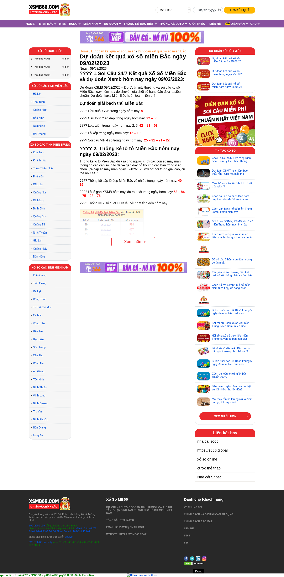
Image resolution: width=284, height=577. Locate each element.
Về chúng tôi (193, 507)
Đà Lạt (37, 291)
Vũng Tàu (39, 323)
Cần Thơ (38, 355)
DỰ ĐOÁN (111, 23)
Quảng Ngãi (40, 248)
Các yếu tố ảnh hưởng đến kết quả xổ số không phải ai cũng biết (232, 274)
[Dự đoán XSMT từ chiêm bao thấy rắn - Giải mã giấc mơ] (203, 173)
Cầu (253, 23)
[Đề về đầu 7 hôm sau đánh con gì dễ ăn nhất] (203, 262)
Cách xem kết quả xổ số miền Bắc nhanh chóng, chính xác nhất (232, 236)
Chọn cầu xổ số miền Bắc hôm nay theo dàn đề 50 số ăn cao (230, 197)
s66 (43, 525)
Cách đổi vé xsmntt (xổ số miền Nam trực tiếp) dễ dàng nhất (231, 286)
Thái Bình (39, 101)
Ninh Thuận (40, 232)
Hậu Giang (39, 427)
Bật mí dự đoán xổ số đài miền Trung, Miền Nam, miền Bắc (230, 324)
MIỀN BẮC (46, 23)
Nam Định (39, 125)
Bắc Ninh (38, 117)
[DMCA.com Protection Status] (194, 564)
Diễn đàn (237, 23)
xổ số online (207, 459)
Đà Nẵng (38, 200)
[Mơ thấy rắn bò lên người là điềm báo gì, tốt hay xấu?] (203, 401)
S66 (31, 525)
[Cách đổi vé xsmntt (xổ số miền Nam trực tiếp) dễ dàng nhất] (203, 287)
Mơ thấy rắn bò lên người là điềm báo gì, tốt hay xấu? (232, 400)
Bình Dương (40, 403)
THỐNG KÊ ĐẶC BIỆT (139, 23)
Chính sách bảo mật (198, 521)
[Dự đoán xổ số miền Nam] (203, 86)
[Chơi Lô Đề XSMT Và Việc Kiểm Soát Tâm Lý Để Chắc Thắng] (203, 160)
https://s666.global (212, 450)
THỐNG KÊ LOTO (171, 23)
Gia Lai (37, 240)
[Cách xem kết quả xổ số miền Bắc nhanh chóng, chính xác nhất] (203, 237)
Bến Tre (38, 331)
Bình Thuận (40, 387)
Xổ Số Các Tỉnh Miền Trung (50, 144)
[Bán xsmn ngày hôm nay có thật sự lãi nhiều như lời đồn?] (203, 389)
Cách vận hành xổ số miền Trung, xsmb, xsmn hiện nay (232, 210)
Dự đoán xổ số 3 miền (225, 51)
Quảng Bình (40, 216)
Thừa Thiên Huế (43, 168)
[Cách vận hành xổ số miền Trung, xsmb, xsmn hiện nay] (203, 211)
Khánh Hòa (39, 160)
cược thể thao (209, 468)
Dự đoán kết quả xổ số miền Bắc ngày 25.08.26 (226, 60)
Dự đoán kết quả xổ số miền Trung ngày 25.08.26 (227, 72)
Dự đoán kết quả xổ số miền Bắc (162, 51)
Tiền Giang (39, 283)
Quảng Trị (39, 224)
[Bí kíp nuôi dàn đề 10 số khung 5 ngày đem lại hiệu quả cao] (203, 313)
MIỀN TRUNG (68, 23)
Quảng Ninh (40, 109)
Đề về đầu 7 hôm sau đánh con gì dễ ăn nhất (232, 261)
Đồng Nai (38, 363)
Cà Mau (37, 315)
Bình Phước (40, 419)
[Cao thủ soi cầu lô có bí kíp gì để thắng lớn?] (203, 186)
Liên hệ (215, 23)
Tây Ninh (38, 379)
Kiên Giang (39, 275)
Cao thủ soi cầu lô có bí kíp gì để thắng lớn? (232, 185)
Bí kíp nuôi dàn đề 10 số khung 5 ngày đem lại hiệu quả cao (232, 312)
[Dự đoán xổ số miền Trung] (203, 73)
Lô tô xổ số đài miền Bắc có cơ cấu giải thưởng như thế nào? (231, 350)
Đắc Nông (39, 256)
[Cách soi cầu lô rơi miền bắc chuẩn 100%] (203, 376)
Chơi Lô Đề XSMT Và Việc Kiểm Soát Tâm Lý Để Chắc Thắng (232, 159)
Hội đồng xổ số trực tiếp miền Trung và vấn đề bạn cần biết (230, 337)
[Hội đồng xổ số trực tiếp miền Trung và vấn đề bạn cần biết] (203, 338)
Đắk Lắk (38, 184)
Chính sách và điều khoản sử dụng (208, 514)
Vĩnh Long (39, 395)
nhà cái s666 (208, 441)
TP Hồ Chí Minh (42, 307)
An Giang (38, 371)
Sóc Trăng (39, 347)
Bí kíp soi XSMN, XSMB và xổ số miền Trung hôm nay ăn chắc (232, 223)
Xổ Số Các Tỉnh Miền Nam (50, 267)
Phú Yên (38, 176)
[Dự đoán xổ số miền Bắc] (203, 61)
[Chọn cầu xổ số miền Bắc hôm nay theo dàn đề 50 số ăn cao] (203, 198)
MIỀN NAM (90, 23)
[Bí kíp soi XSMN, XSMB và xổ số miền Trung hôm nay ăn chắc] (203, 224)
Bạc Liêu (38, 339)
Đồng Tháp (39, 299)
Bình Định (39, 208)
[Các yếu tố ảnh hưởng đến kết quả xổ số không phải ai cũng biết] (203, 275)
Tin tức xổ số (225, 150)
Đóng (198, 571)
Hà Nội (37, 93)
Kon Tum (38, 152)
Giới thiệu (197, 23)
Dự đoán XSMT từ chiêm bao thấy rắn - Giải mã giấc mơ (230, 172)
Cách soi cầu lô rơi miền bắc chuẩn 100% (229, 375)
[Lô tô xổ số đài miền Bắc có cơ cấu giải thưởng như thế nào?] (203, 351)
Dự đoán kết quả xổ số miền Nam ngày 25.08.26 (227, 85)
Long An (38, 435)
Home (30, 23)
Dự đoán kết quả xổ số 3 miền (113, 51)
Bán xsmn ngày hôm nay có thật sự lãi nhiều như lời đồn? (231, 388)
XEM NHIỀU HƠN (225, 416)
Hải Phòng (39, 133)
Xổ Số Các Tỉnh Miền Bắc (50, 86)
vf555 (37, 525)
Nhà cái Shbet (209, 477)
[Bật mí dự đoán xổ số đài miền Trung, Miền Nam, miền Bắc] (203, 325)
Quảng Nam (40, 192)
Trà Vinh (38, 411)
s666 (187, 535)
